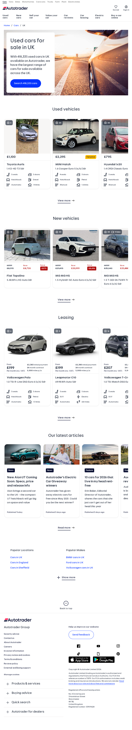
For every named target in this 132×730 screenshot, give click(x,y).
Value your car (51, 16)
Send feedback (81, 635)
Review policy (11, 664)
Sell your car (34, 16)
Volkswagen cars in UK (79, 568)
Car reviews (68, 16)
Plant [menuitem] (64, 2)
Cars (16, 25)
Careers (8, 647)
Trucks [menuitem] (50, 2)
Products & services (26, 683)
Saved (116, 10)
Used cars (5, 16)
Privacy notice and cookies (17, 655)
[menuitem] (8, 17)
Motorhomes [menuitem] (28, 2)
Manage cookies (11, 675)
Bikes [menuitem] (17, 2)
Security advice (11, 634)
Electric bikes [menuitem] (74, 2)
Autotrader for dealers (28, 711)
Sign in (126, 10)
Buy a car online (116, 16)
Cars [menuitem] (5, 2)
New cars (18, 16)
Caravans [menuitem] (40, 2)
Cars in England (19, 562)
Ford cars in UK (74, 562)
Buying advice (22, 693)
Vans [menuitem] (11, 2)
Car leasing (84, 16)
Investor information (14, 651)
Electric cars (99, 16)
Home (7, 25)
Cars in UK (16, 557)
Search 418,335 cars (25, 83)
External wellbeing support (17, 668)
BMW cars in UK (75, 557)
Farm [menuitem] (57, 2)
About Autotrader (12, 642)
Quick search (21, 702)
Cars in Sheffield (19, 568)
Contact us (9, 638)
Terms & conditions (13, 659)
